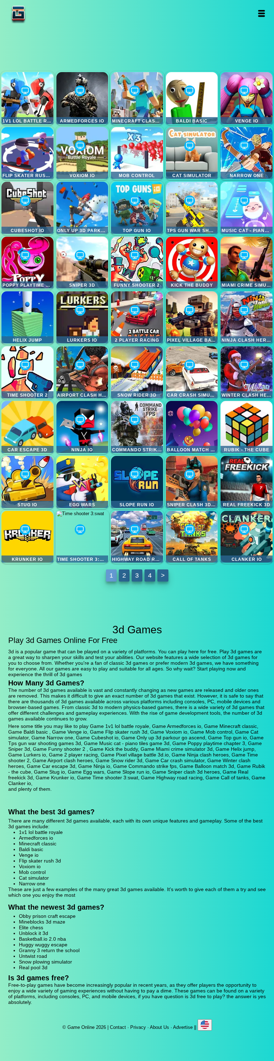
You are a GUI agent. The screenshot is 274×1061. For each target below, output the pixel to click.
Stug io (27, 482)
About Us (159, 1027)
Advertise (183, 1027)
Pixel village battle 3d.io (192, 317)
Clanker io (246, 537)
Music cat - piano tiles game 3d (246, 208)
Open (262, 13)
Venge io (246, 98)
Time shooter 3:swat (82, 537)
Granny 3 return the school (49, 950)
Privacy (138, 1027)
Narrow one (246, 153)
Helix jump (27, 317)
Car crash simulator (192, 372)
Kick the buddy (192, 263)
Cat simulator (192, 153)
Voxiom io (82, 153)
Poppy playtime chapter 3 (27, 263)
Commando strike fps (137, 427)
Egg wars (82, 482)
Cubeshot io (27, 208)
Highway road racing (137, 537)
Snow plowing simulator (45, 962)
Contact (118, 1027)
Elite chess (31, 927)
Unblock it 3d (33, 933)
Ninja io (82, 427)
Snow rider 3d (137, 372)
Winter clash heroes (246, 372)
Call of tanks (192, 537)
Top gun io (137, 208)
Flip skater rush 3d (27, 153)
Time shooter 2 (27, 372)
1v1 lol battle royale (27, 98)
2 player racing (137, 317)
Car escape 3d (27, 427)
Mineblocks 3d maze (42, 922)
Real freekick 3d (246, 482)
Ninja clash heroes (246, 317)
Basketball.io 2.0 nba (42, 939)
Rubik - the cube (246, 427)
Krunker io (27, 537)
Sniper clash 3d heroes (192, 482)
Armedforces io (82, 98)
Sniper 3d (82, 263)
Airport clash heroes (82, 372)
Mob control (137, 153)
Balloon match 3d (192, 427)
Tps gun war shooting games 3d (192, 208)
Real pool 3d (33, 967)
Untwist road (33, 956)
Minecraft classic (137, 98)
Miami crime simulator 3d (246, 263)
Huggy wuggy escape (43, 944)
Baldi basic (192, 98)
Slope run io (137, 482)
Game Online (40, 13)
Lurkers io (82, 317)
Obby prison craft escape (47, 916)
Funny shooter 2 (137, 263)
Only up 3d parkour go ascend (82, 208)
